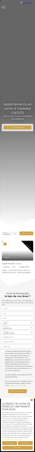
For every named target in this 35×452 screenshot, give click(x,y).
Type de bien (6, 326)
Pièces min (6, 346)
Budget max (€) (8, 337)
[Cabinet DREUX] (27, 7)
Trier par (5, 232)
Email (5, 318)
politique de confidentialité (17, 385)
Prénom (5, 309)
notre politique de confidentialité (12, 439)
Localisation (6, 331)
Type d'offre (6, 322)
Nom (4, 313)
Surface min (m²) (8, 342)
